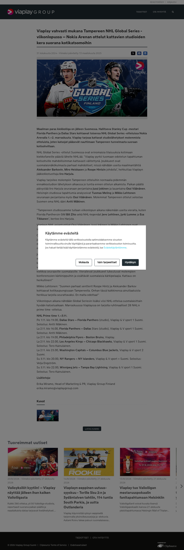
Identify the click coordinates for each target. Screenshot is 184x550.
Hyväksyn (130, 262)
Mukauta (84, 262)
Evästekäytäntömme (115, 247)
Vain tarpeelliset (107, 262)
